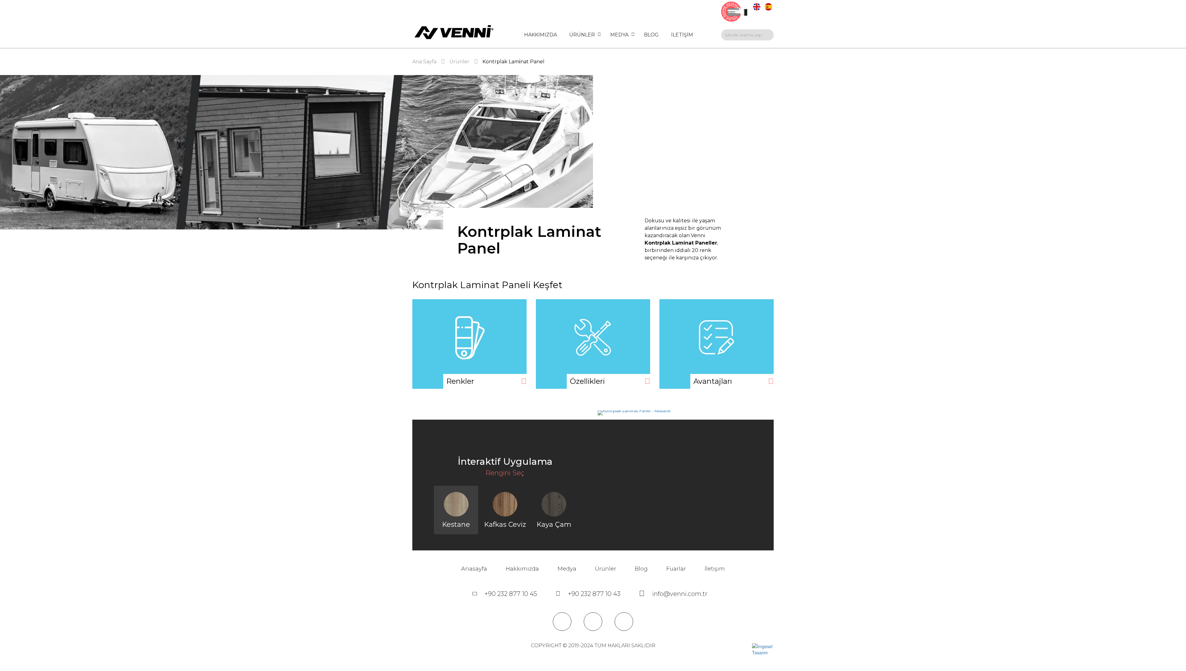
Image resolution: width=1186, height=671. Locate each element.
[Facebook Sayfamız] (562, 621)
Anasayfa (474, 568)
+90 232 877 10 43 (594, 594)
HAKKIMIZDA (540, 35)
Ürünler (605, 568)
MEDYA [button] (619, 35)
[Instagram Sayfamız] (624, 621)
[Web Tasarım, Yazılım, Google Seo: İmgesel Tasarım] (763, 648)
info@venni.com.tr (680, 594)
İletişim (714, 568)
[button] (582, 515)
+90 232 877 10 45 (511, 594)
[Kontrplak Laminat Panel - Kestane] (681, 412)
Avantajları (712, 381)
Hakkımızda (522, 568)
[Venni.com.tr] (454, 32)
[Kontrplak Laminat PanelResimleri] (469, 344)
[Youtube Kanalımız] (593, 621)
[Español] (768, 6)
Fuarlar (676, 568)
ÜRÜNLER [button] (582, 35)
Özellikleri (587, 381)
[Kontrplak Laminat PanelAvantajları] (716, 344)
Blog (641, 568)
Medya (566, 568)
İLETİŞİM (682, 35)
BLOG (651, 35)
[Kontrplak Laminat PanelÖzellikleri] (593, 344)
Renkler (460, 381)
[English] (756, 6)
